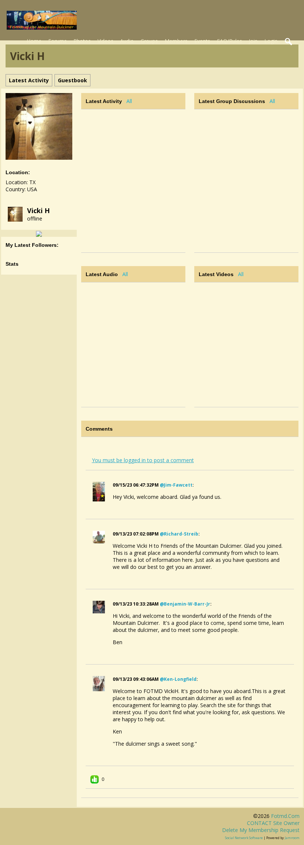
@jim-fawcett (176, 485)
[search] (289, 41)
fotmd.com (285, 815)
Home (34, 40)
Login (271, 40)
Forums (57, 40)
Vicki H (38, 210)
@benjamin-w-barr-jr (185, 604)
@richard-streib (179, 534)
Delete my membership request (261, 830)
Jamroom (292, 837)
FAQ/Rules (229, 40)
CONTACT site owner (273, 822)
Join (253, 40)
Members (176, 40)
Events (202, 40)
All (129, 101)
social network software (244, 837)
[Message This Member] (39, 233)
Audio (127, 40)
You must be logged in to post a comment (143, 460)
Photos (82, 40)
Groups (149, 40)
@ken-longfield (178, 679)
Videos (105, 40)
